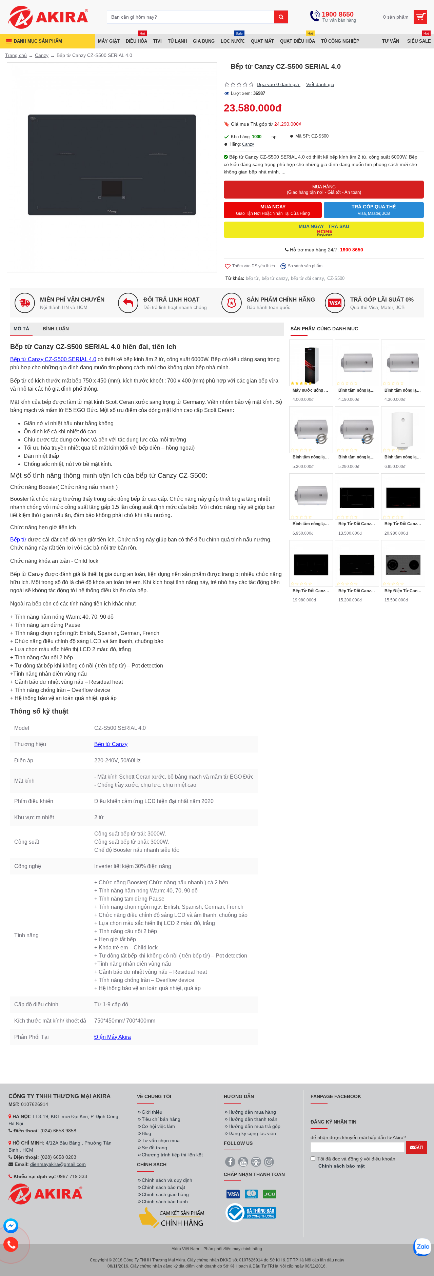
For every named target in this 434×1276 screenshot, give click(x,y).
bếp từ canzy (275, 278)
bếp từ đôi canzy (307, 278)
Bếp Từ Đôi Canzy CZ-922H (357, 591)
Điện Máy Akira (112, 1037)
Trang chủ (16, 55)
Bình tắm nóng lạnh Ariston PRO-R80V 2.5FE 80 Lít (311, 457)
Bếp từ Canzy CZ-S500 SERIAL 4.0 (53, 359)
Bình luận (56, 328)
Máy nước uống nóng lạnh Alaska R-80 (311, 390)
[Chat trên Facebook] (10, 1226)
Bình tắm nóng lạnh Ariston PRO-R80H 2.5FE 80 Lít (357, 457)
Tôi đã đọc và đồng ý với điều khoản (356, 1162)
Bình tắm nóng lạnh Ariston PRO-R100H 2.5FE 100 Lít (311, 523)
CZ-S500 (335, 278)
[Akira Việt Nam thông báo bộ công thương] (250, 1212)
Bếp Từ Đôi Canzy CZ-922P (357, 523)
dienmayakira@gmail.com (58, 1164)
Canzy (41, 55)
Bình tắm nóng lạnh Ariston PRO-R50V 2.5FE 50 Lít (403, 390)
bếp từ (252, 278)
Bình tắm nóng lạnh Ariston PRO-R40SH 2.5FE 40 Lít (357, 390)
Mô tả (21, 328)
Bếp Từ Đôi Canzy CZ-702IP (403, 523)
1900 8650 (351, 249)
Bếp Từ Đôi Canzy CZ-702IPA (311, 591)
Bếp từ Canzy (110, 744)
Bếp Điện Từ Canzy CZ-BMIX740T (403, 591)
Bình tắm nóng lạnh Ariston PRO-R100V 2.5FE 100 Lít (403, 457)
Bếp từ (18, 539)
